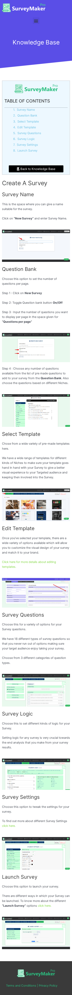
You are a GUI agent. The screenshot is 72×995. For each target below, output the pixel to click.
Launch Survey (27, 150)
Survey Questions (29, 133)
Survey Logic (26, 139)
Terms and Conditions (21, 985)
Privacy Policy (48, 985)
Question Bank (27, 115)
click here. (9, 826)
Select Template (28, 121)
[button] (36, 20)
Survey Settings (27, 145)
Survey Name (26, 110)
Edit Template (26, 127)
